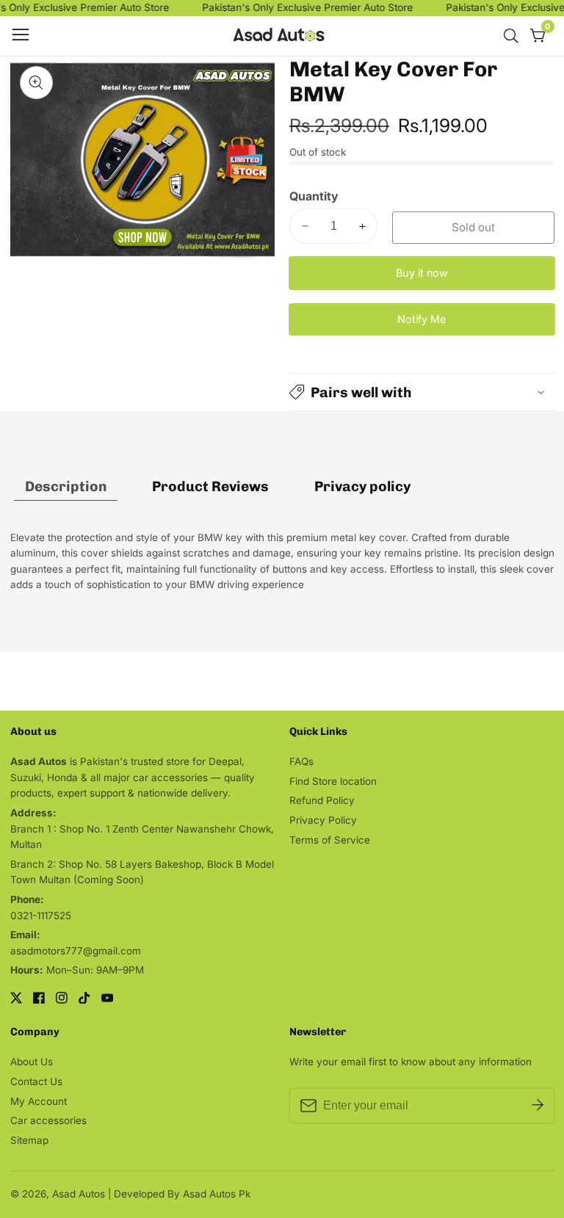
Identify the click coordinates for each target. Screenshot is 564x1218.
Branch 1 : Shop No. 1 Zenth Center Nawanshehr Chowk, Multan (142, 837)
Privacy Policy (323, 820)
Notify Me (421, 319)
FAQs (301, 761)
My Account (38, 1101)
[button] (421, 392)
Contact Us (36, 1081)
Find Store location (333, 781)
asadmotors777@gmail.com (75, 951)
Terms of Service (329, 840)
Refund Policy (322, 800)
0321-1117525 (40, 915)
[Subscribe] (537, 1105)
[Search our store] (514, 36)
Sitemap (29, 1140)
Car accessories (48, 1120)
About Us (31, 1061)
